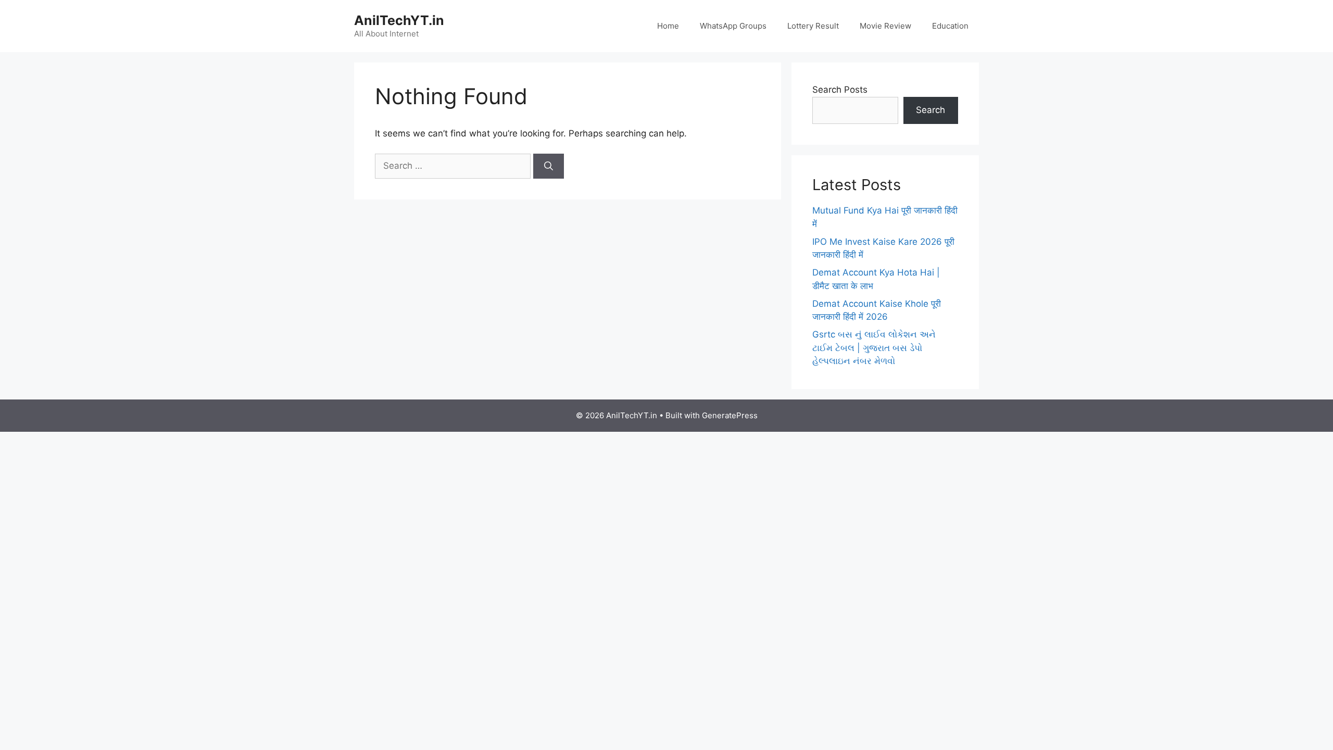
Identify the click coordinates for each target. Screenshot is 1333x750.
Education (950, 26)
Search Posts (839, 89)
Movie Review (885, 26)
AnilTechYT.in (399, 20)
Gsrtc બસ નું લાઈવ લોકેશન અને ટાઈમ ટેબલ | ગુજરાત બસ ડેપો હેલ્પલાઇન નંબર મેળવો (874, 347)
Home (668, 26)
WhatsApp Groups (733, 26)
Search (930, 110)
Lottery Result (813, 26)
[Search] (548, 166)
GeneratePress (730, 415)
